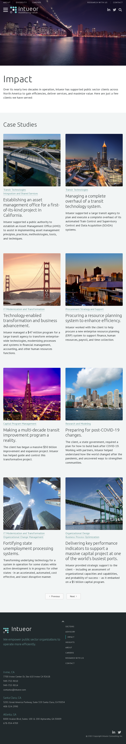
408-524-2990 (10, 706)
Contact (118, 2)
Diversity (21, 2)
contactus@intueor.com (14, 689)
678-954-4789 (10, 723)
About (6, 2)
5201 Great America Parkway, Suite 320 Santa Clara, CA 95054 (34, 702)
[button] (6, 9)
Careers (36, 2)
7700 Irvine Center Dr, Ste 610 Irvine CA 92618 (26, 676)
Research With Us (97, 2)
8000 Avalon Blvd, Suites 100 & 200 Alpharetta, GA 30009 (32, 718)
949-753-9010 (10, 681)
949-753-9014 (10, 685)
